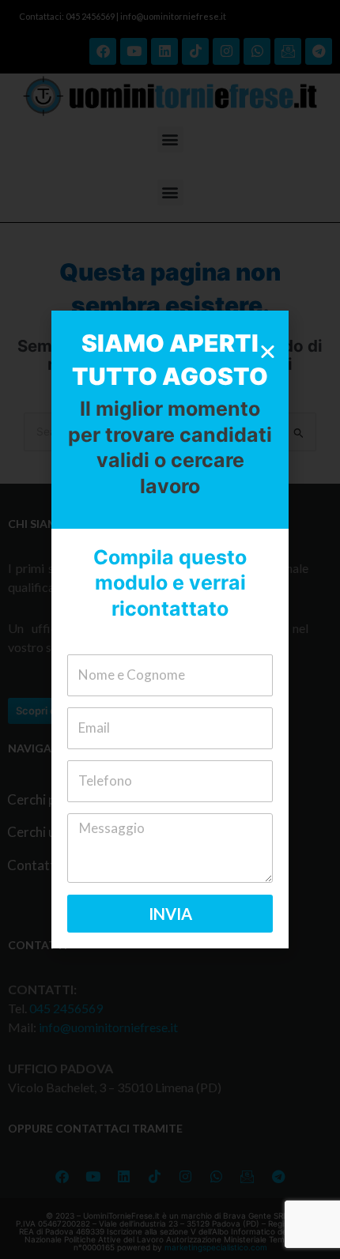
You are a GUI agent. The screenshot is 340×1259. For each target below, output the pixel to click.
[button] (268, 351)
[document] (170, 629)
